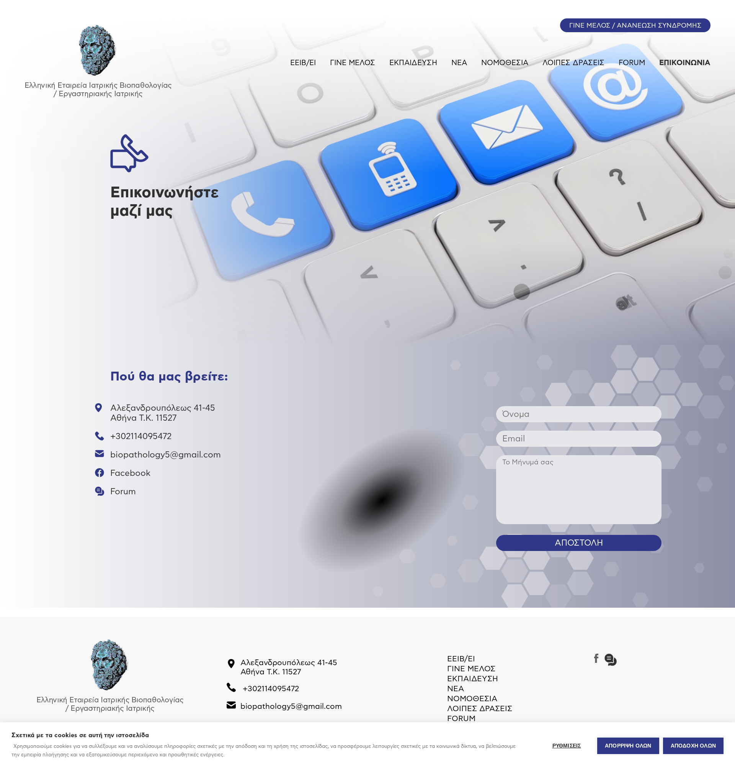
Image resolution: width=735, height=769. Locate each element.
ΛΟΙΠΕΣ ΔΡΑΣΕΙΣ (573, 63)
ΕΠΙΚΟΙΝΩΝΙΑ (684, 63)
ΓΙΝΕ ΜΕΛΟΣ (352, 63)
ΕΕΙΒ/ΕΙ (303, 63)
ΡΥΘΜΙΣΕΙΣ (566, 746)
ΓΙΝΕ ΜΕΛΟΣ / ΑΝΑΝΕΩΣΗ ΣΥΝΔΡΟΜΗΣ (635, 25)
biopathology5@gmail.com (165, 455)
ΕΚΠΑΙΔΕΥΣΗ (413, 63)
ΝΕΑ (459, 63)
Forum (123, 491)
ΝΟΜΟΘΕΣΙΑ (504, 63)
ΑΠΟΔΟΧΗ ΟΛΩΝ (693, 746)
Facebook (130, 473)
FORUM (632, 63)
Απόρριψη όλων (628, 746)
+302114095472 (141, 436)
